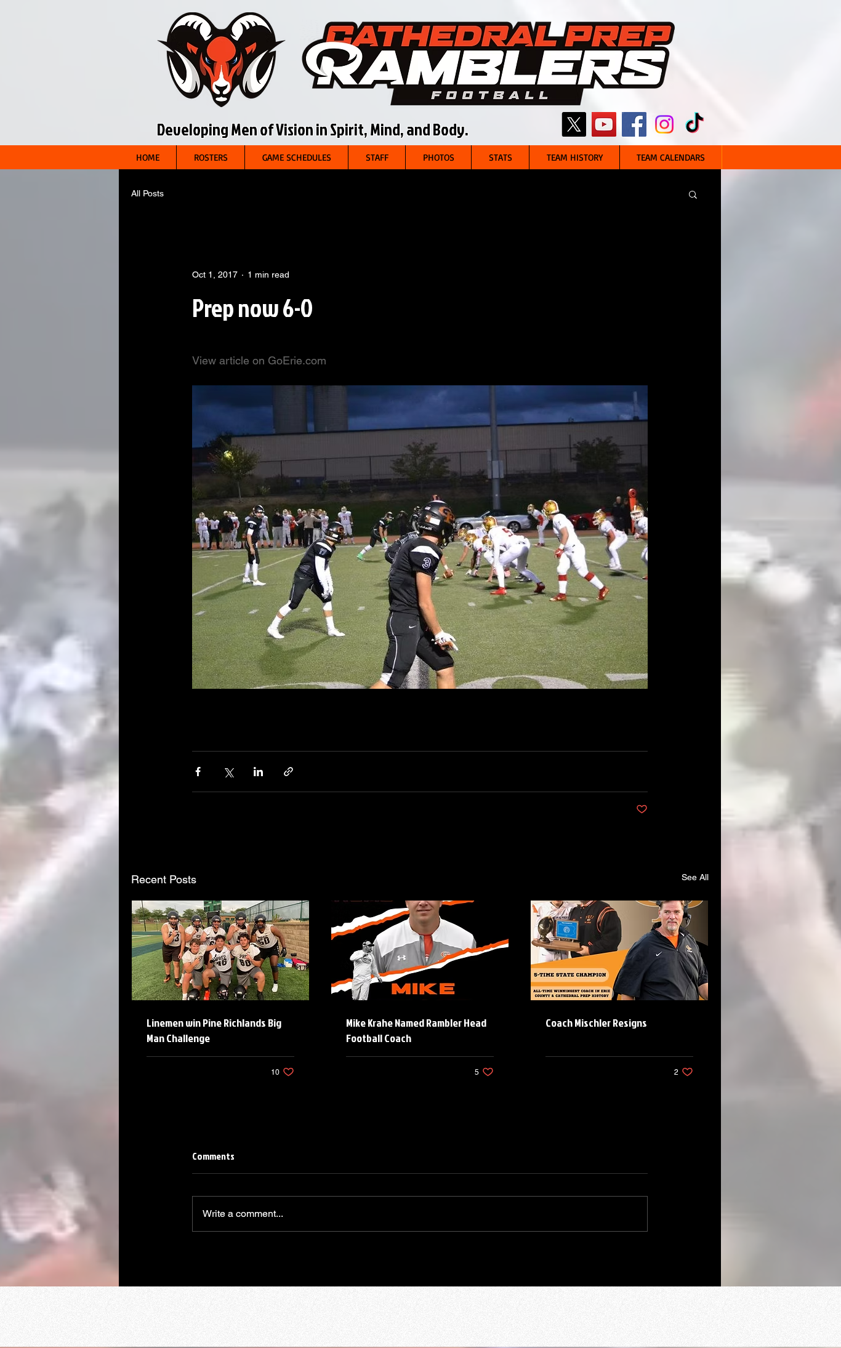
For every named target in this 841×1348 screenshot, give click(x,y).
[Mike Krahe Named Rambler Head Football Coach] (420, 950)
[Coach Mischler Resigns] (619, 950)
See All (695, 877)
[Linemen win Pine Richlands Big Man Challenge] (220, 950)
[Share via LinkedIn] (258, 771)
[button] (210, 157)
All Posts (147, 193)
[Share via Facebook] (198, 771)
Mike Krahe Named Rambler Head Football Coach (416, 1030)
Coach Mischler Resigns (596, 1022)
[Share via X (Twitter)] (228, 771)
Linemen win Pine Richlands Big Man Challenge (214, 1030)
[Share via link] (288, 771)
